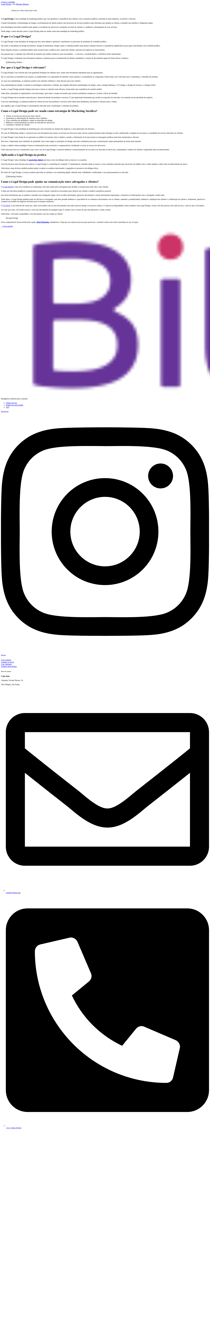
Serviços (3, 655)
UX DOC (7, 206)
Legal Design (6, 4)
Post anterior (7, 226)
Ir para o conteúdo (8, 2)
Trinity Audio (24, 10)
